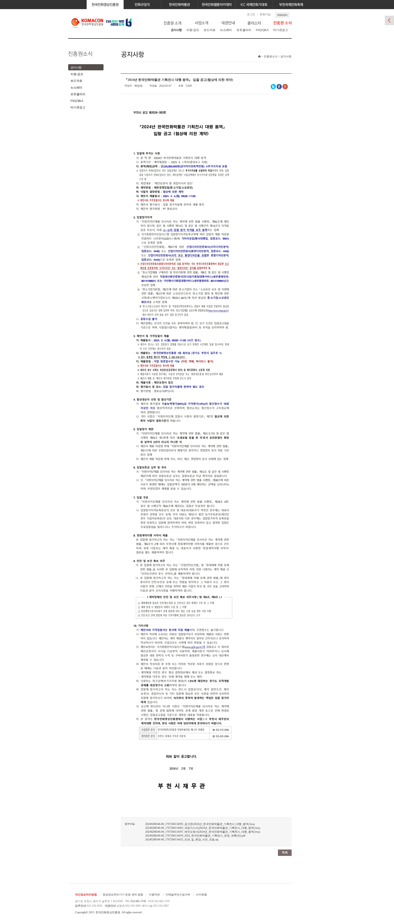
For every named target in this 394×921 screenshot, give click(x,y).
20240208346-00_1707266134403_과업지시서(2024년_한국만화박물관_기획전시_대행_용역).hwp (202, 827)
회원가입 (265, 14)
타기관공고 (280, 30)
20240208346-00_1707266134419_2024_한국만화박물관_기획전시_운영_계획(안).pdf (195, 835)
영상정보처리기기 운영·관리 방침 (123, 894)
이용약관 (154, 894)
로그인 (251, 14)
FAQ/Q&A (262, 30)
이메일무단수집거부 (178, 894)
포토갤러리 (243, 30)
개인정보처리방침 (86, 894)
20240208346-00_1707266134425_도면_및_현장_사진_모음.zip (181, 839)
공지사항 (176, 30)
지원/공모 (192, 30)
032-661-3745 (138, 901)
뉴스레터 (226, 30)
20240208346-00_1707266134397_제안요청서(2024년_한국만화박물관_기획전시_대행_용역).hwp (202, 831)
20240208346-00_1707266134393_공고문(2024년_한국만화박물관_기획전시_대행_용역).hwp (200, 824)
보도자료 (209, 30)
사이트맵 (201, 894)
